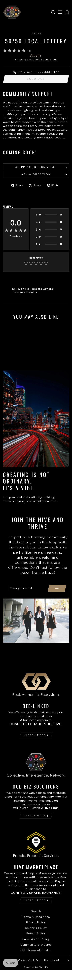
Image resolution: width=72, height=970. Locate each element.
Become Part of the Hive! (35, 959)
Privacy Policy (36, 922)
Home (35, 33)
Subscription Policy (36, 939)
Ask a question (36, 174)
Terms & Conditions (36, 916)
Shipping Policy (36, 927)
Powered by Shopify (36, 967)
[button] (49, 214)
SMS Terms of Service (36, 950)
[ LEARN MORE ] (36, 735)
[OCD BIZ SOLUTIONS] (36, 762)
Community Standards (36, 944)
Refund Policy (36, 933)
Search (36, 911)
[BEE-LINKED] (36, 681)
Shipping (20, 59)
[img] (14, 51)
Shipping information (36, 167)
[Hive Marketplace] (36, 842)
